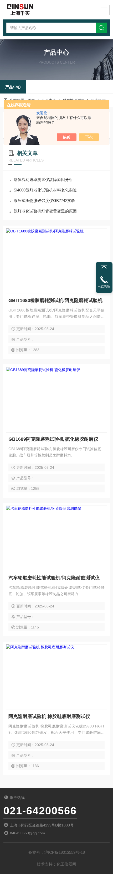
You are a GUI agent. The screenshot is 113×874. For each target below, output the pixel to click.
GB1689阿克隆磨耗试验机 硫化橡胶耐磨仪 (53, 439)
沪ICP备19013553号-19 (64, 852)
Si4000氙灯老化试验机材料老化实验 (45, 190)
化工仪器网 (66, 864)
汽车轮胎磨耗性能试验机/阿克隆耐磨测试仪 (54, 577)
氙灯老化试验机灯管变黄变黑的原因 (45, 211)
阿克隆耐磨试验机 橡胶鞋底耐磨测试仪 (49, 716)
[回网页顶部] (104, 268)
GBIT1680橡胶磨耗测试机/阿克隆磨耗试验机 (55, 300)
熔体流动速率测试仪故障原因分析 (43, 179)
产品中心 (13, 87)
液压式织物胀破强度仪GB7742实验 (44, 200)
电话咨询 (104, 287)
